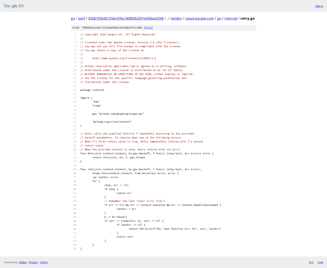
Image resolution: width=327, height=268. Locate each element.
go (73, 18)
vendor (176, 18)
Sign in (319, 6)
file (148, 27)
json (320, 262)
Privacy (33, 262)
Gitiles (22, 262)
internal (230, 18)
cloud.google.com (199, 18)
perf (81, 18)
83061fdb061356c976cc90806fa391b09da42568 (126, 18)
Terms (44, 262)
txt (311, 262)
